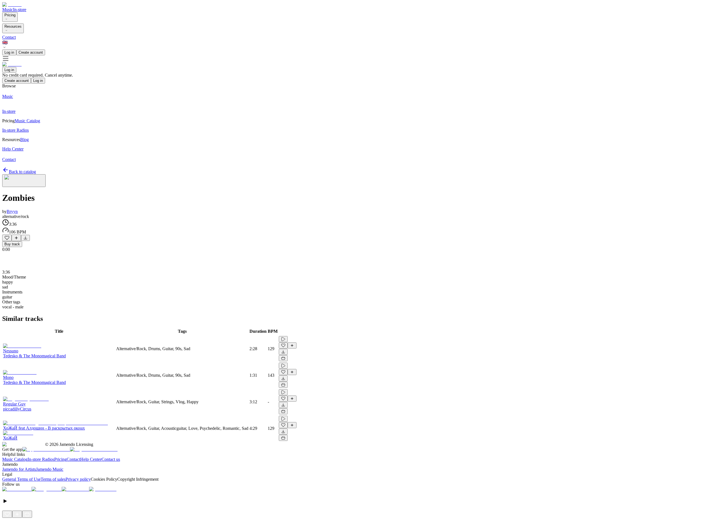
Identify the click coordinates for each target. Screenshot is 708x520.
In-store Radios (41, 459)
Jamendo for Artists (19, 469)
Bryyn (12, 211)
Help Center (90, 459)
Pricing (9, 15)
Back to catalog (22, 171)
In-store (19, 9)
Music (7, 9)
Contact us (110, 459)
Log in (9, 52)
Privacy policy (78, 479)
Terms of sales (53, 479)
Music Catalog (15, 459)
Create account (31, 52)
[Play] (24, 180)
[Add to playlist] (16, 238)
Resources (13, 26)
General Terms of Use (21, 479)
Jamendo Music (49, 469)
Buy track (12, 244)
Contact (9, 37)
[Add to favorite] (7, 238)
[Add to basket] (283, 358)
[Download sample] (25, 238)
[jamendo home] (12, 4)
